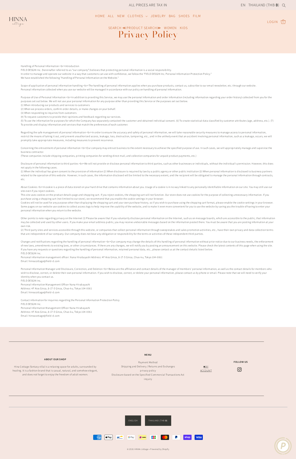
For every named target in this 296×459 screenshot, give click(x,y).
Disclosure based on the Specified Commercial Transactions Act (148, 374)
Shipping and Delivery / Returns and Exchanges (148, 366)
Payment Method (148, 362)
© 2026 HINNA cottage (137, 449)
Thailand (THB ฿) (263, 4)
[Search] (284, 5)
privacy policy (148, 370)
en (243, 4)
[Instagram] (239, 369)
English (133, 420)
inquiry (148, 379)
